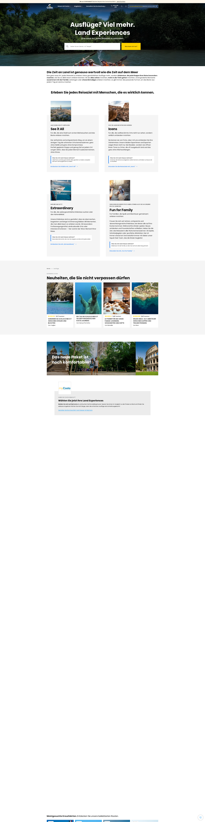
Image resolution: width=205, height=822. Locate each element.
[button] (126, 6)
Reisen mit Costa (63, 6)
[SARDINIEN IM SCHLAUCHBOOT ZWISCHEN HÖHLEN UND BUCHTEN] (60, 305)
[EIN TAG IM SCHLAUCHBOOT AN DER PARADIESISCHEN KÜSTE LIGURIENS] (88, 305)
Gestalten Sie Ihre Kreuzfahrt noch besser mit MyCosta (75, 410)
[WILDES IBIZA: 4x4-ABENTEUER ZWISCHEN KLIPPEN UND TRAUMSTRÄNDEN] (145, 305)
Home (48, 268)
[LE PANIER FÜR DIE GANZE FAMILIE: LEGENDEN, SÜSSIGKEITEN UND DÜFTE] (116, 305)
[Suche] (121, 6)
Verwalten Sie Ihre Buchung (95, 6)
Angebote (77, 6)
